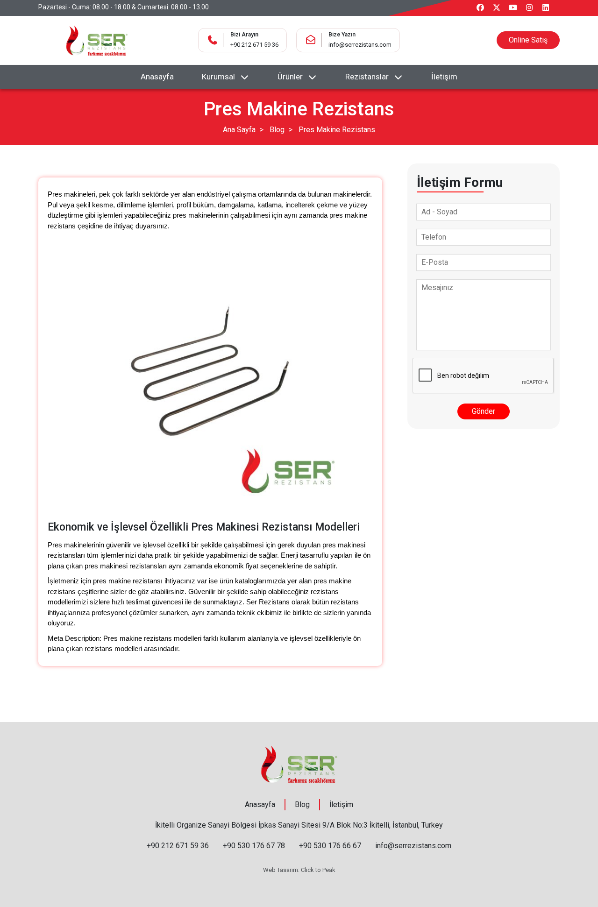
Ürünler (290, 76)
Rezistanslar (367, 76)
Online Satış (528, 39)
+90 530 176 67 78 (254, 845)
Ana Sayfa (239, 129)
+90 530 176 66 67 (330, 845)
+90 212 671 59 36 (254, 44)
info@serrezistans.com (360, 44)
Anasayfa (157, 76)
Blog (277, 129)
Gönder (483, 411)
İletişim (444, 76)
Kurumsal (218, 76)
